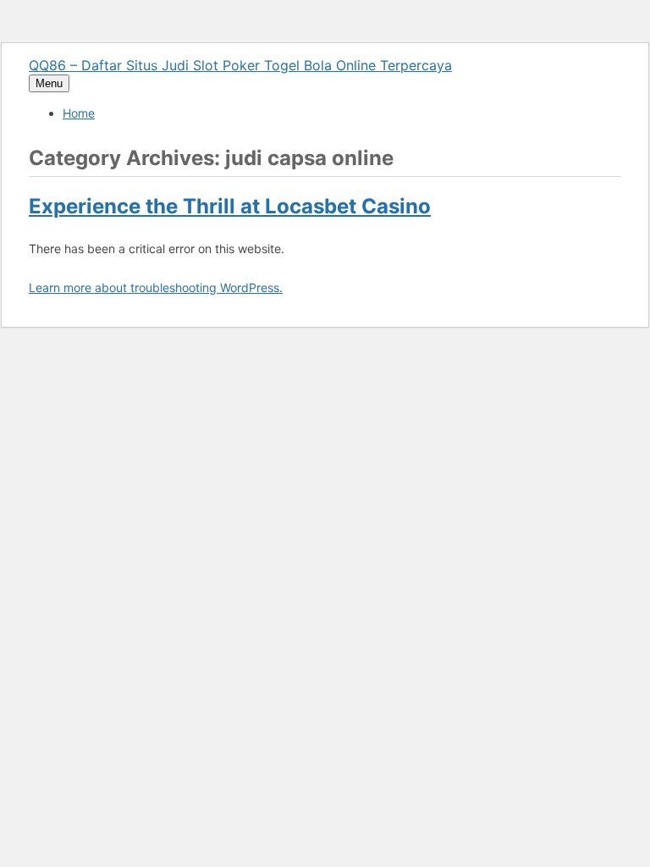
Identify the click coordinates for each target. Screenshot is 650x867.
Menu (49, 83)
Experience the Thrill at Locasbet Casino (230, 206)
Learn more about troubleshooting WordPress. (156, 287)
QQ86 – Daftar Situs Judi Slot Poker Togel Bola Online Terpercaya (240, 65)
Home (79, 113)
